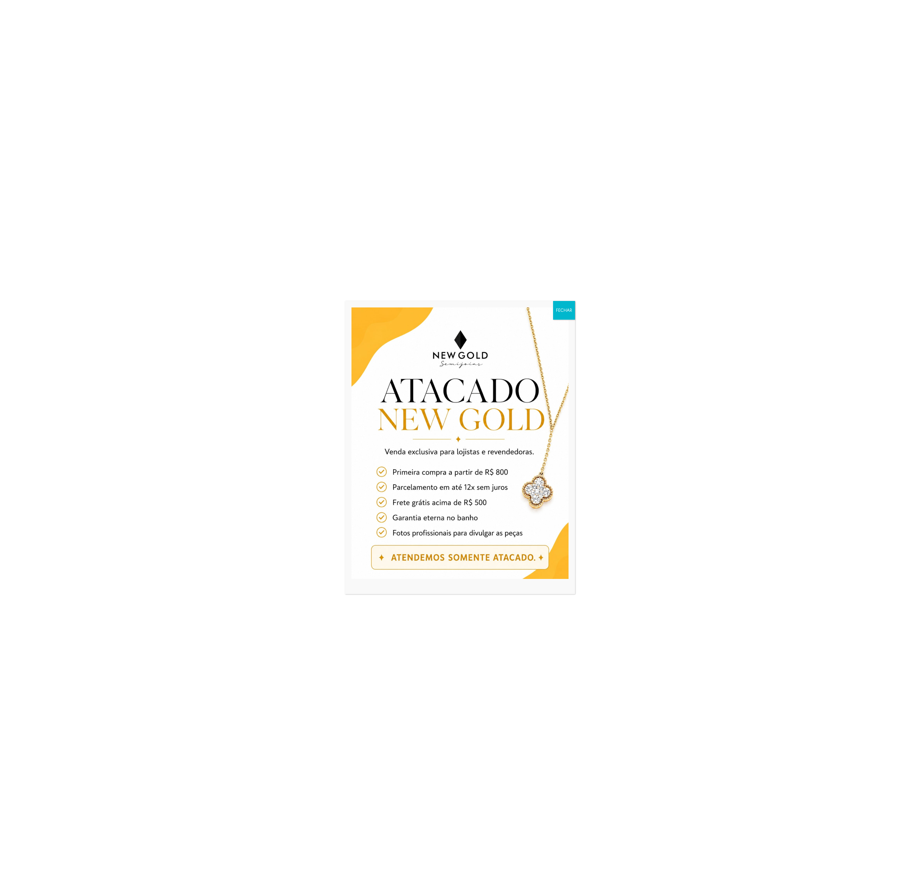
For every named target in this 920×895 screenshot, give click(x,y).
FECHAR (564, 310)
